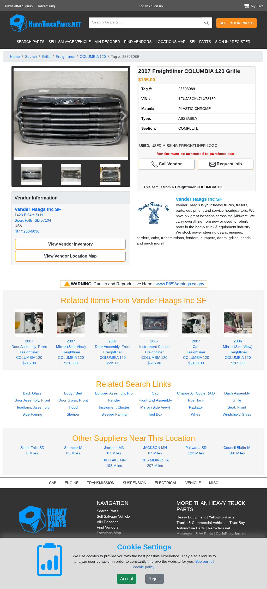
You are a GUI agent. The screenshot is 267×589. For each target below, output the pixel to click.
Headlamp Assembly (32, 407)
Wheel (196, 414)
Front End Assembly (155, 400)
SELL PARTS (200, 42)
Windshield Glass (237, 414)
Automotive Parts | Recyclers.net (203, 528)
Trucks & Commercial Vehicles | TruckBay (211, 523)
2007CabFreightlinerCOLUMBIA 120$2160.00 (196, 352)
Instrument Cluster (114, 407)
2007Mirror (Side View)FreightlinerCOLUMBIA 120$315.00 (71, 352)
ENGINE (71, 483)
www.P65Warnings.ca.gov (180, 284)
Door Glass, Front (73, 400)
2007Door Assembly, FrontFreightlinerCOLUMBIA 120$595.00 (112, 352)
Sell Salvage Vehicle (113, 516)
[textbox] (104, 23)
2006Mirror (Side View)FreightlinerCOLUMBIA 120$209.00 (238, 352)
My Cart (257, 6)
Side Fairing (32, 414)
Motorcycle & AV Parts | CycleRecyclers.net (212, 533)
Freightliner (65, 56)
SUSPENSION (134, 483)
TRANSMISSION (100, 483)
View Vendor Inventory (70, 244)
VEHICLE (193, 483)
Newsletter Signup (19, 6)
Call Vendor (170, 164)
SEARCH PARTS (30, 42)
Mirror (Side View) (155, 407)
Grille (46, 56)
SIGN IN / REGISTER (232, 42)
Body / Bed (73, 393)
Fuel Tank (196, 400)
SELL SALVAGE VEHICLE (69, 42)
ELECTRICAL (166, 483)
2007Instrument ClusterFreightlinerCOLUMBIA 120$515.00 (154, 352)
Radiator (196, 407)
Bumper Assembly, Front (115, 393)
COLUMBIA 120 (93, 56)
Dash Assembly (237, 393)
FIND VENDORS (137, 42)
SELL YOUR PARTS (236, 23)
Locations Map (109, 533)
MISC (213, 483)
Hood (73, 407)
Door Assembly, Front (32, 400)
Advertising (46, 6)
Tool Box (155, 414)
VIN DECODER (107, 42)
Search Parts (107, 511)
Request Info (229, 164)
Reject (155, 579)
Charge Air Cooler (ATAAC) (199, 393)
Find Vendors (108, 527)
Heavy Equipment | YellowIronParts (205, 517)
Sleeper (73, 414)
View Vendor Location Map (70, 256)
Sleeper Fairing (114, 414)
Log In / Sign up (151, 6)
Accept (126, 579)
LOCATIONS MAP (170, 42)
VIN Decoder (107, 522)
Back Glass (32, 393)
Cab (155, 393)
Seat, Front (237, 407)
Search (31, 56)
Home (15, 56)
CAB (52, 483)
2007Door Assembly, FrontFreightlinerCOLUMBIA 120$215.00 (29, 352)
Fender (114, 400)
